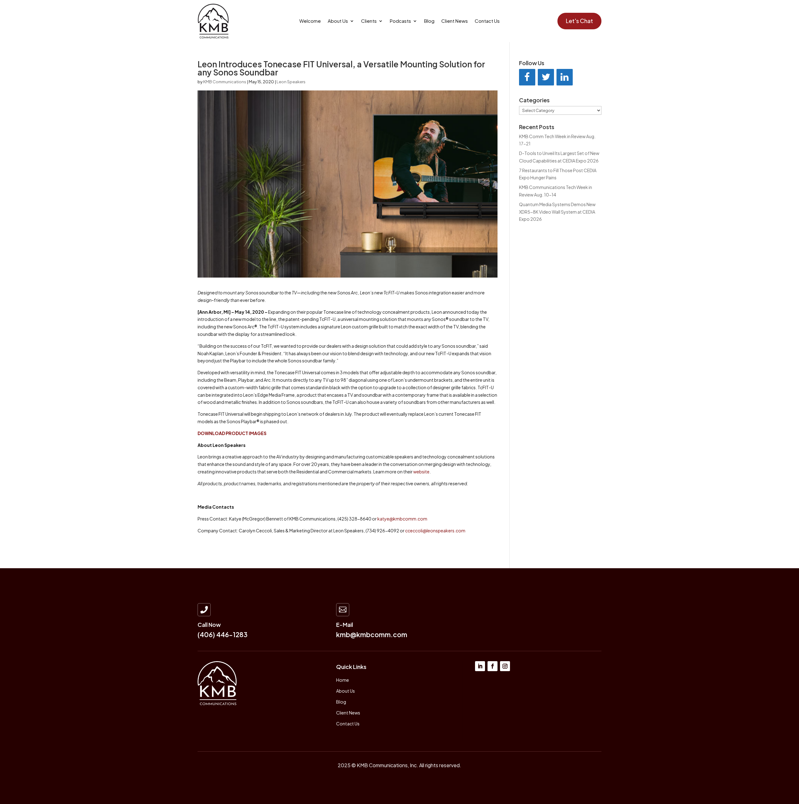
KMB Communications (224, 81)
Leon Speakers (291, 81)
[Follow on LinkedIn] (480, 666)
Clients (369, 21)
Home (342, 680)
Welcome (310, 21)
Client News (454, 21)
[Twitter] (546, 77)
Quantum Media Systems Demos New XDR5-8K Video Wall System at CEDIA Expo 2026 (557, 211)
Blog (429, 21)
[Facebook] (527, 77)
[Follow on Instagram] (505, 666)
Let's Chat (579, 20)
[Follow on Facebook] (493, 666)
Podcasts (400, 21)
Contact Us (487, 21)
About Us (338, 21)
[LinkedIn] (564, 77)
